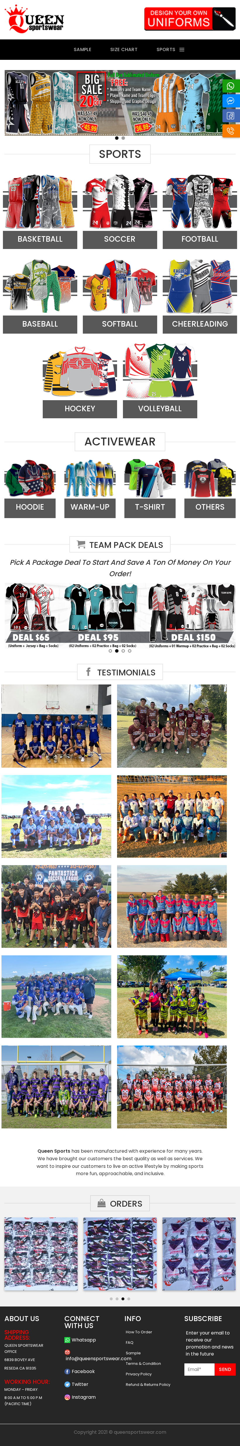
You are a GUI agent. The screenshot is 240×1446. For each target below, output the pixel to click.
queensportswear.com (140, 1432)
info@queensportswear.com (98, 1358)
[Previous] (14, 102)
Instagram (84, 1397)
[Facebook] (231, 115)
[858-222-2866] (231, 130)
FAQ (129, 1342)
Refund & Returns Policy (148, 1384)
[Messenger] (231, 100)
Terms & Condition (143, 1363)
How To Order (139, 1332)
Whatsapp (84, 1340)
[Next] (226, 1256)
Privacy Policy (139, 1374)
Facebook (83, 1371)
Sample (133, 1353)
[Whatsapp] (231, 86)
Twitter (80, 1384)
